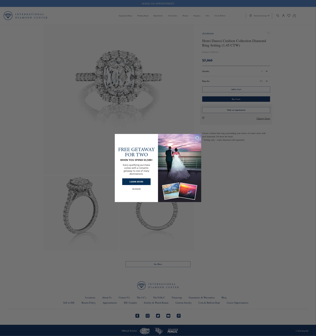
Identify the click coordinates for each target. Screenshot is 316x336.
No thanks (136, 188)
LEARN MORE (136, 181)
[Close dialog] (197, 138)
